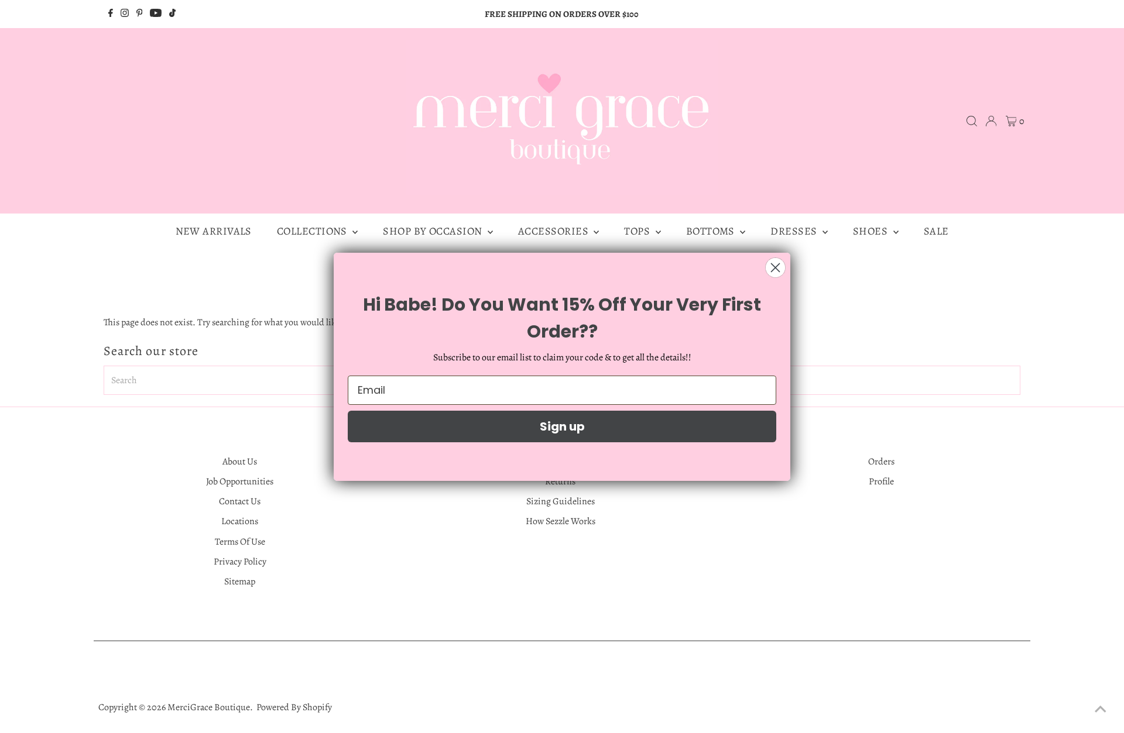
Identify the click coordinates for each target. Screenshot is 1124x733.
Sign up (562, 426)
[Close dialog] (775, 267)
